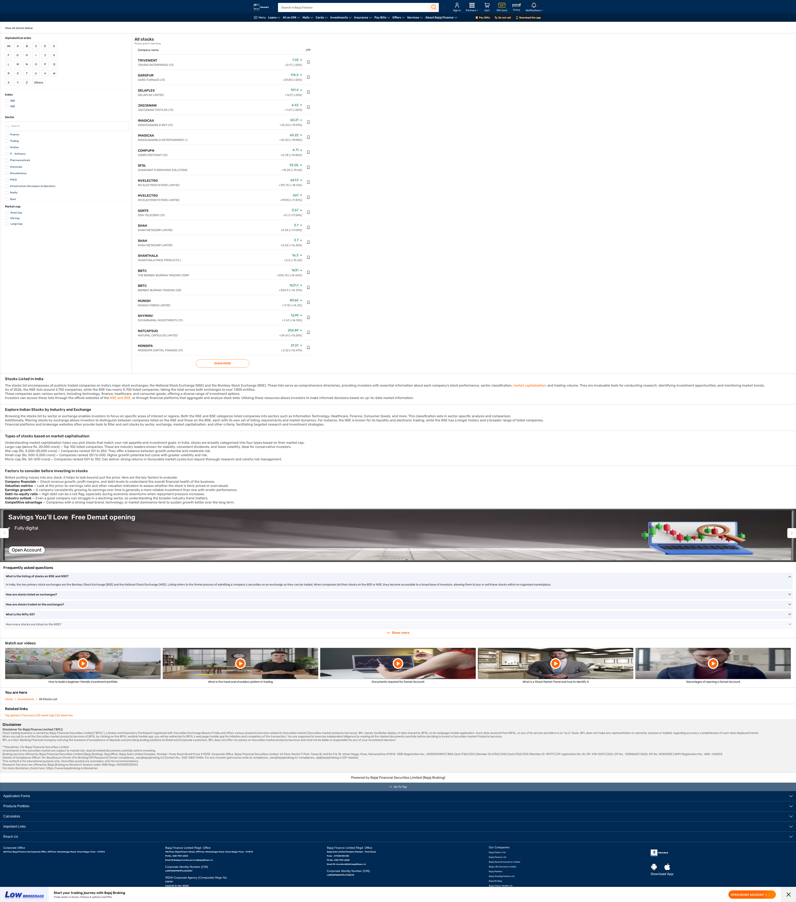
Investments (26, 699)
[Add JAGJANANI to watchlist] (308, 107)
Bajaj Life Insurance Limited (502, 867)
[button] (398, 535)
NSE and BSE (120, 398)
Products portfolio (16, 806)
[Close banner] (788, 894)
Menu (262, 17)
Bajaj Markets (495, 871)
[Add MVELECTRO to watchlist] (308, 182)
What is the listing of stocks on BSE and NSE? (37, 576)
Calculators (11, 816)
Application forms (16, 796)
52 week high (46, 715)
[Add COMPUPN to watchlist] (308, 152)
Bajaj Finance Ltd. (498, 857)
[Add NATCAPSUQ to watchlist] (308, 332)
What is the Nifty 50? (20, 614)
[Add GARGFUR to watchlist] (308, 77)
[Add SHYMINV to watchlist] (308, 317)
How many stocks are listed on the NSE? (33, 624)
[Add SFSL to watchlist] (308, 167)
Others (38, 82)
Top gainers (12, 715)
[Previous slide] (4, 533)
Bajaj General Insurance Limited (504, 862)
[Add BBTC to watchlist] (308, 272)
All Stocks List (48, 699)
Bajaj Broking (495, 881)
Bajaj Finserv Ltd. (497, 852)
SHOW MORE (222, 363)
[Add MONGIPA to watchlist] (308, 348)
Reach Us (10, 836)
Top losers (28, 715)
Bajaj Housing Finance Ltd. (502, 876)
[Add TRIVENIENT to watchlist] (308, 62)
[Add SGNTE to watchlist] (308, 212)
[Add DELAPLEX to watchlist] (308, 92)
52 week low (65, 715)
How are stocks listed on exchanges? (31, 594)
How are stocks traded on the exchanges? (35, 604)
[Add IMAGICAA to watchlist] (308, 122)
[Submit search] (434, 7)
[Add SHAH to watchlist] (308, 227)
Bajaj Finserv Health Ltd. (501, 886)
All (8, 46)
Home (9, 699)
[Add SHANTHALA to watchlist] (308, 257)
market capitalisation (529, 385)
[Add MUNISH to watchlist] (308, 302)
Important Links (14, 826)
